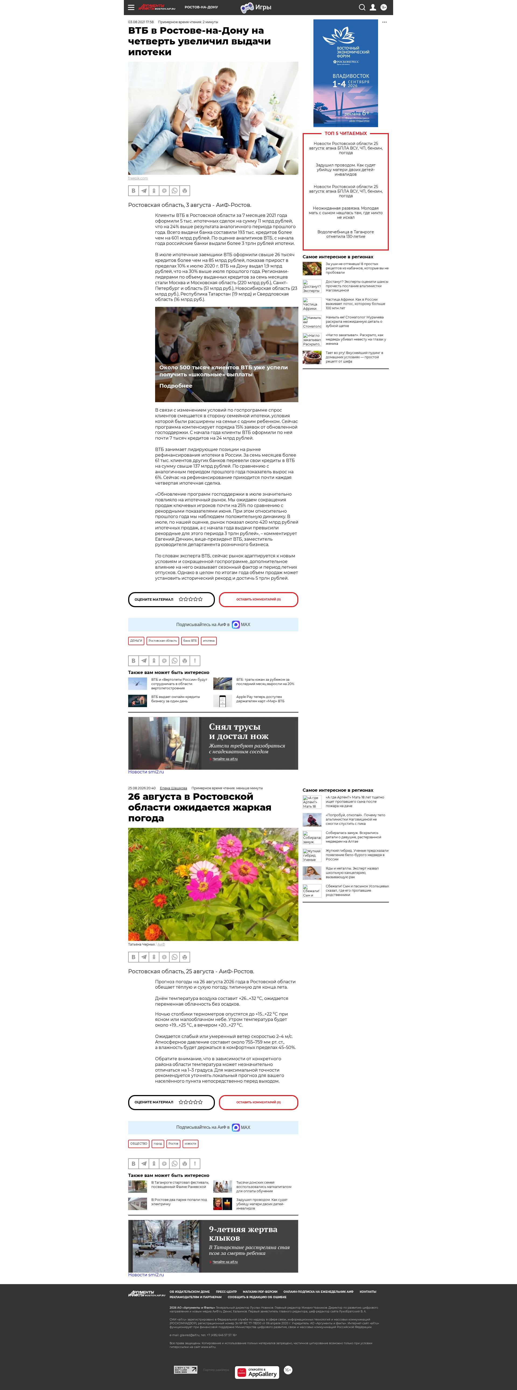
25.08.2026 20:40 (142, 788)
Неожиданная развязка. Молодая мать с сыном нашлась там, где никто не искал (346, 213)
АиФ (161, 944)
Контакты (368, 1292)
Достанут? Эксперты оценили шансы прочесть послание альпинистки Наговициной (357, 286)
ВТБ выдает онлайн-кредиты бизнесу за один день (175, 699)
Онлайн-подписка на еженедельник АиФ (319, 1292)
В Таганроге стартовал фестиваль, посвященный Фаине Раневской (180, 1184)
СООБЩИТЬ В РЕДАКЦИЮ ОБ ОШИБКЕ (257, 1297)
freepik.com (138, 178)
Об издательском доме (190, 1292)
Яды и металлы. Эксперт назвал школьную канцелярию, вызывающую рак (352, 872)
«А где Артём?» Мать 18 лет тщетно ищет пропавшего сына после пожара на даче (355, 801)
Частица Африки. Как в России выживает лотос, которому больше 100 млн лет (355, 303)
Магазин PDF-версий (260, 1292)
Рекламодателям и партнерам (196, 1297)
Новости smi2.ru (146, 771)
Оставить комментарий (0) (258, 599)
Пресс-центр (226, 1292)
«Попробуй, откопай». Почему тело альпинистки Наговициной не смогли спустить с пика (355, 819)
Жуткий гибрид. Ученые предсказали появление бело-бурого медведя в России (357, 855)
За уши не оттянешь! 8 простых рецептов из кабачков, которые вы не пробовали (357, 268)
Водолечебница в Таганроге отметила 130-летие (345, 234)
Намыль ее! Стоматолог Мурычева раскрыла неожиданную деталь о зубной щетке (355, 321)
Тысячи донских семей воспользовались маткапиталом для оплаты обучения (263, 1186)
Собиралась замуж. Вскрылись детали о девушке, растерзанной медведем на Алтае (353, 837)
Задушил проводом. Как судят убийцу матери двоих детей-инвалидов (346, 170)
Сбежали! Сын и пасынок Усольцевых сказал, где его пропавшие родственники (357, 890)
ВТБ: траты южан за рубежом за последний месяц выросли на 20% (265, 681)
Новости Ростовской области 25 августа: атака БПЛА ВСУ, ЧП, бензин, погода (346, 148)
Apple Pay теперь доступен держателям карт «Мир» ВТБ (260, 699)
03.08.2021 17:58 (141, 22)
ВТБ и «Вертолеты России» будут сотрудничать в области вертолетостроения (179, 683)
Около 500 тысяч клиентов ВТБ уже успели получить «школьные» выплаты (223, 371)
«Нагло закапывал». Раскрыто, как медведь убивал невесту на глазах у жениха (356, 339)
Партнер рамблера (216, 1369)
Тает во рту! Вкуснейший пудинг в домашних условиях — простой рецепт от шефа (354, 357)
